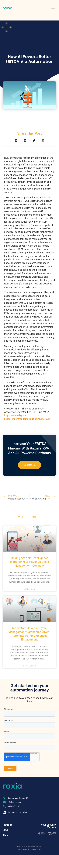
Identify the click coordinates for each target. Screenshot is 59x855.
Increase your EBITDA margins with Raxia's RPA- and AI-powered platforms (29, 448)
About (6, 835)
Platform (7, 824)
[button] (53, 8)
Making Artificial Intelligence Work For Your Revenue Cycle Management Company (29, 562)
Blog (5, 829)
